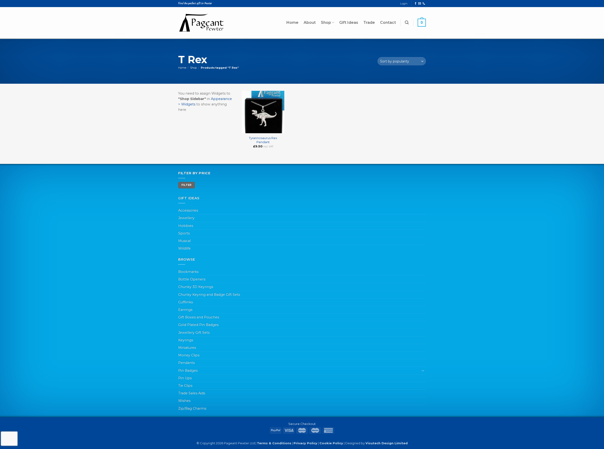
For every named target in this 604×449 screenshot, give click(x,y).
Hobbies (185, 226)
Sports (184, 233)
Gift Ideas (348, 22)
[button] (407, 22)
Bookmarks (188, 272)
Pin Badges (187, 370)
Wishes (184, 401)
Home (292, 22)
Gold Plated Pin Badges (198, 325)
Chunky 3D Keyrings (195, 287)
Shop (326, 22)
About (310, 22)
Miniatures (187, 347)
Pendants (186, 363)
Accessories (188, 210)
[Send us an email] (419, 3)
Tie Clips (185, 385)
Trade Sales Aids (191, 393)
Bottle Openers (191, 279)
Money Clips (188, 355)
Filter (186, 185)
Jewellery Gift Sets (194, 332)
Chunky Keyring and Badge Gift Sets (209, 294)
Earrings (185, 310)
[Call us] (424, 3)
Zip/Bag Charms (192, 408)
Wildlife (184, 248)
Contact (388, 22)
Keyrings (185, 340)
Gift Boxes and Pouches (198, 317)
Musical (184, 241)
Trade (369, 22)
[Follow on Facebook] (415, 3)
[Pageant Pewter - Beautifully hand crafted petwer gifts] (201, 22)
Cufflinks (185, 302)
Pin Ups (185, 378)
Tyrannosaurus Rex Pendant (263, 140)
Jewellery (186, 218)
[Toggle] (423, 370)
